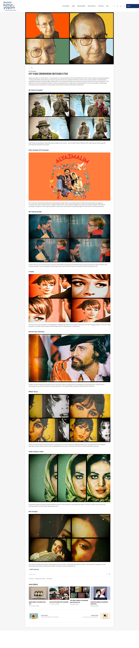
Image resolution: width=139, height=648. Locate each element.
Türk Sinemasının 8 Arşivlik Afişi (90, 617)
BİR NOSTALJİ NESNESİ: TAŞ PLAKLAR (49, 617)
